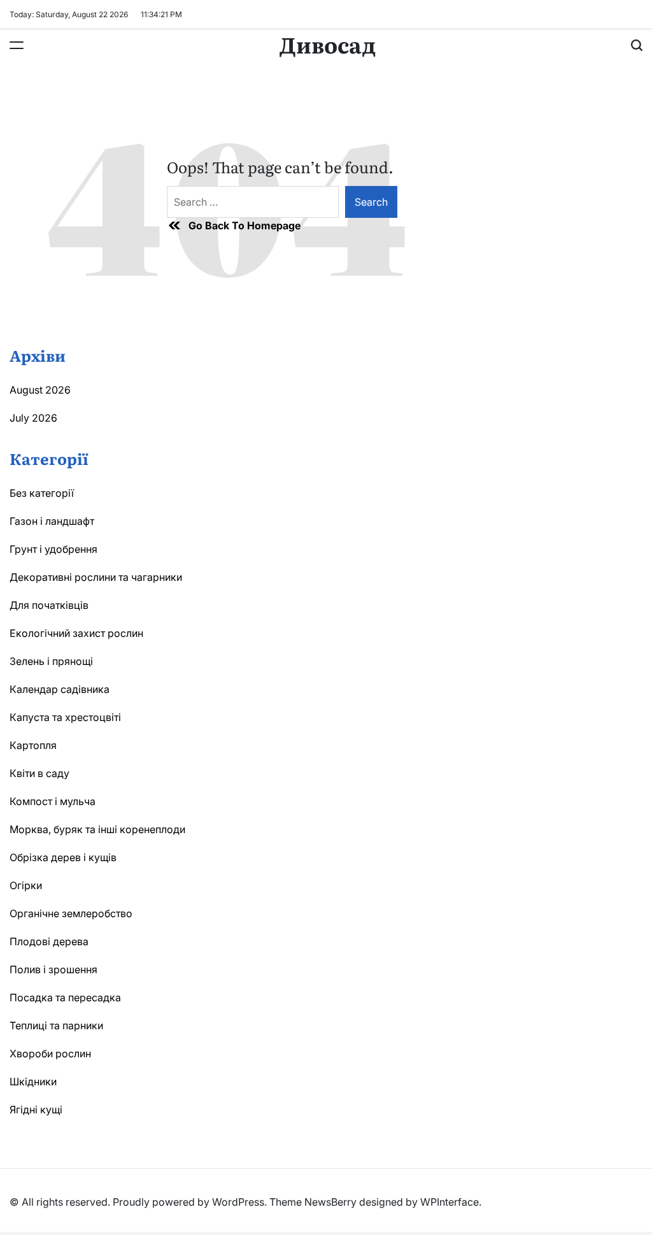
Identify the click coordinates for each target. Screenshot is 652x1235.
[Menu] (17, 45)
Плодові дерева (49, 941)
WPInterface (449, 1202)
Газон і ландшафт (52, 521)
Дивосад (328, 44)
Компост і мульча (53, 801)
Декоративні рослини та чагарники (96, 577)
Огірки (26, 885)
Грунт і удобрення (53, 549)
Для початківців (49, 605)
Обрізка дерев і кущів (63, 857)
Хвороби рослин (50, 1053)
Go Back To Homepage (244, 225)
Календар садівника (60, 689)
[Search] (636, 45)
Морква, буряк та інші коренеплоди (97, 829)
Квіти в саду (39, 773)
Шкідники (33, 1081)
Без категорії (42, 493)
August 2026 (40, 389)
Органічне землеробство (71, 913)
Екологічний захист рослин (76, 633)
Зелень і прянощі (51, 661)
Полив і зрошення (53, 969)
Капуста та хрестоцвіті (65, 717)
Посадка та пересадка (65, 997)
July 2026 (33, 417)
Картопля (33, 745)
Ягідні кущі (36, 1109)
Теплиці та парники (56, 1025)
